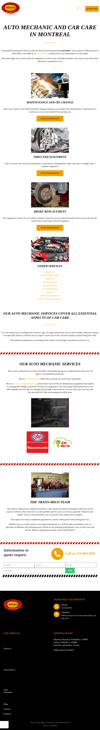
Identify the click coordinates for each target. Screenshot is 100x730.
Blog (6, 704)
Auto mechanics (8, 691)
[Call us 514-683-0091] (57, 554)
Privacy (46, 725)
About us (7, 648)
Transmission (9, 670)
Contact (7, 709)
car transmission (32, 379)
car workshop (42, 53)
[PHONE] (57, 607)
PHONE (64, 605)
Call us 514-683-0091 (80, 553)
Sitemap (54, 725)
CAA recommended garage (25, 384)
